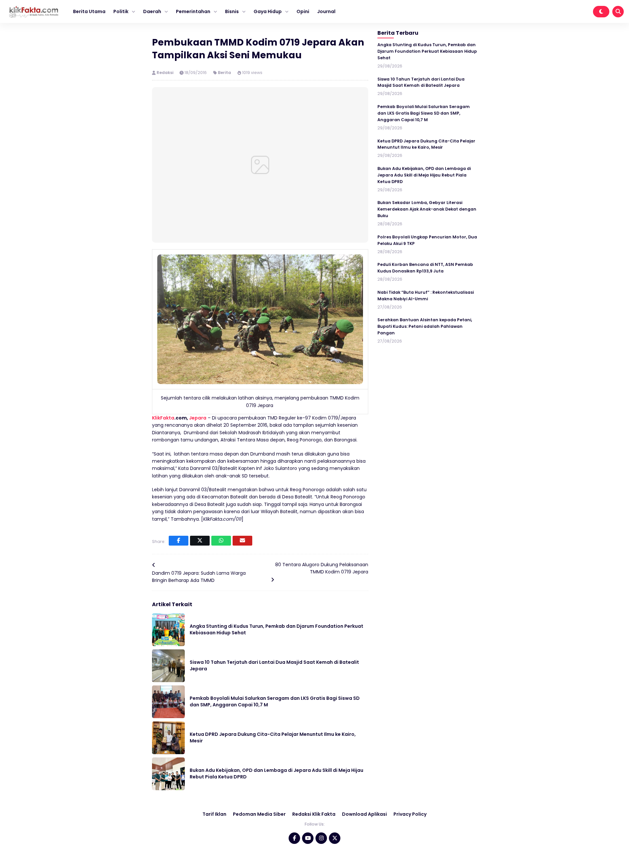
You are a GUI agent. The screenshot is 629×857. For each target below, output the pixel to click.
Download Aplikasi (364, 814)
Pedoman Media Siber (259, 814)
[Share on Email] (242, 541)
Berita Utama (89, 11)
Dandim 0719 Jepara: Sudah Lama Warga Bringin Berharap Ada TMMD (199, 577)
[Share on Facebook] (178, 541)
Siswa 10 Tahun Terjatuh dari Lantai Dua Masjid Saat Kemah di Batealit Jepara (274, 665)
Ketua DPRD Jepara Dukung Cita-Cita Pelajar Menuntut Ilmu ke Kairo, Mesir (273, 737)
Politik (120, 11)
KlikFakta (163, 418)
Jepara (197, 418)
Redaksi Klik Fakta (313, 814)
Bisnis (232, 11)
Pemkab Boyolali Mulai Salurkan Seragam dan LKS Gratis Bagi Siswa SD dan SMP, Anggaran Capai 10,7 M (275, 701)
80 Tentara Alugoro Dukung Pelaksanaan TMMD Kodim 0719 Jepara (321, 568)
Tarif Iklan (214, 814)
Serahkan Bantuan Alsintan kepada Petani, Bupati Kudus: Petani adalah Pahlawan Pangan (424, 326)
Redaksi (165, 72)
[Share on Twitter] (200, 541)
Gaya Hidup (268, 11)
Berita (224, 72)
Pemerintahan (193, 11)
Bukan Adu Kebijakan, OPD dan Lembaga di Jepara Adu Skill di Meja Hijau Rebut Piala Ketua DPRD (276, 773)
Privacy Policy (410, 814)
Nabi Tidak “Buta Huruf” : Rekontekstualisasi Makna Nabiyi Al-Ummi (425, 295)
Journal (326, 11)
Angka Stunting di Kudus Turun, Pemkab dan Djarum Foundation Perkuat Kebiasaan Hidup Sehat (276, 629)
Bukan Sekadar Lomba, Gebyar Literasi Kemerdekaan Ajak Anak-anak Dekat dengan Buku (426, 209)
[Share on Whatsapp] (221, 541)
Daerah (152, 11)
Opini (302, 11)
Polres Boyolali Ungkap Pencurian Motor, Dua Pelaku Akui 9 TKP (427, 240)
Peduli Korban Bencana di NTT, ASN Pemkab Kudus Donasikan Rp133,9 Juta (425, 268)
